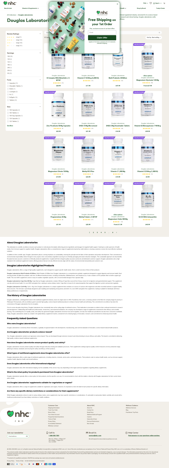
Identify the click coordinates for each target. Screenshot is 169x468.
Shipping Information (54, 412)
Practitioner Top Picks (132, 416)
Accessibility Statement (54, 427)
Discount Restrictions (93, 425)
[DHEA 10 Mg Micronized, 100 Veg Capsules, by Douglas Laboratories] (88, 109)
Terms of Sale (52, 423)
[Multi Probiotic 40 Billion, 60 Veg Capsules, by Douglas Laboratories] (118, 61)
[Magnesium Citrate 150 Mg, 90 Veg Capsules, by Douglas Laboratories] (58, 155)
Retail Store (90, 416)
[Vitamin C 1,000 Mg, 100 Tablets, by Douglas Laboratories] (118, 155)
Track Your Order (53, 414)
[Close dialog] (117, 4)
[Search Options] (160, 36)
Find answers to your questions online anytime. (144, 440)
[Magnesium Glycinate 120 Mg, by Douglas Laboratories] (147, 61)
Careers (89, 421)
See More (10, 129)
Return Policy (51, 416)
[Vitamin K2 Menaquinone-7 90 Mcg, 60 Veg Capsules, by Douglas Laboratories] (147, 109)
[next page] (116, 236)
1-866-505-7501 (54, 440)
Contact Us (90, 414)
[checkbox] (24, 41)
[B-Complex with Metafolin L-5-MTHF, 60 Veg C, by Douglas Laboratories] (58, 61)
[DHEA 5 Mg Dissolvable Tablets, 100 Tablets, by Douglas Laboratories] (118, 109)
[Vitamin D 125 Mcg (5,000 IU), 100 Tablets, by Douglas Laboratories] (88, 61)
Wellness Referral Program (94, 418)
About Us (89, 412)
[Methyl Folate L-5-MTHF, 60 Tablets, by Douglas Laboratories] (88, 200)
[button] (161, 2)
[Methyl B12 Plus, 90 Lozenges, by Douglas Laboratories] (88, 155)
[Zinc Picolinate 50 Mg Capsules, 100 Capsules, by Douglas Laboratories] (58, 109)
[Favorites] (151, 7)
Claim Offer (102, 38)
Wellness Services (131, 412)
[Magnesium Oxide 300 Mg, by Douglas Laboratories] (118, 200)
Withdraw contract (53, 430)
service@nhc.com (95, 440)
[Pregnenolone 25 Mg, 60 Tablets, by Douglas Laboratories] (58, 200)
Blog (127, 414)
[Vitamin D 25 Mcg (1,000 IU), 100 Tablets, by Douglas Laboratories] (147, 155)
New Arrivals (90, 427)
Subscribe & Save (92, 423)
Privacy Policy (51, 425)
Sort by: (153, 41)
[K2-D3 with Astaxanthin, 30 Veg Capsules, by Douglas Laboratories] (147, 200)
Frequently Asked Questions (56, 421)
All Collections (11, 19)
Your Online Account (54, 418)
